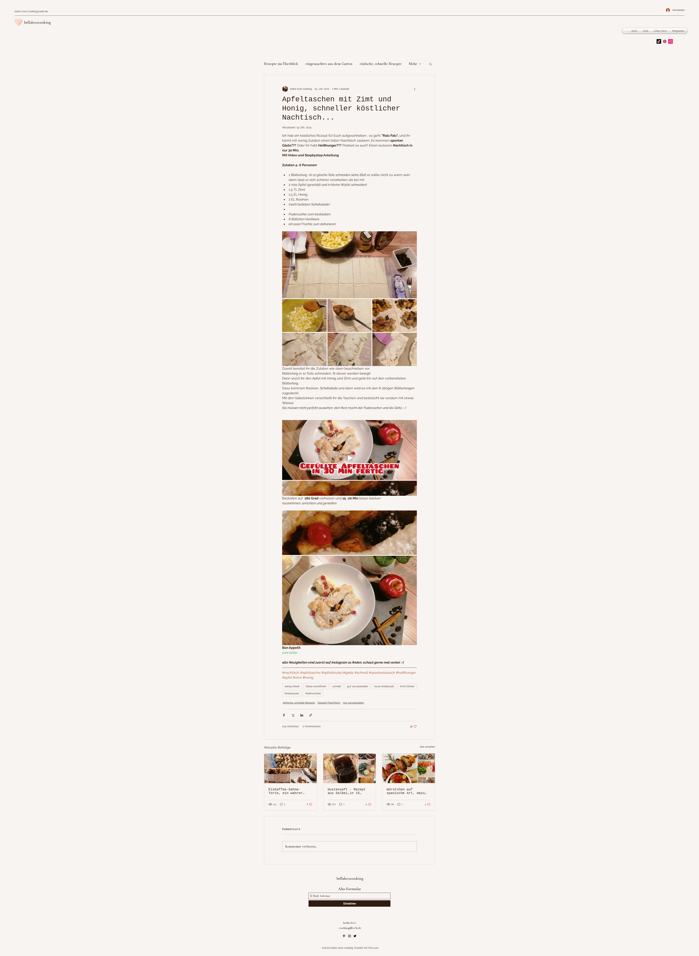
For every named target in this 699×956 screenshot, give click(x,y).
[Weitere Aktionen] (414, 89)
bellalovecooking (37, 22)
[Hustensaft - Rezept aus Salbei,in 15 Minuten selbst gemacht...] (349, 768)
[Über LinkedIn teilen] (301, 715)
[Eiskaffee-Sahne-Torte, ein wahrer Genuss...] (290, 768)
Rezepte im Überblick (281, 63)
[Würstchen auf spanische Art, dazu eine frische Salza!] (408, 768)
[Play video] (349, 458)
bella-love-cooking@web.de (31, 11)
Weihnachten (313, 693)
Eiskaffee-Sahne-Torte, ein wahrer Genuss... (285, 791)
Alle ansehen (427, 746)
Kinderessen (292, 693)
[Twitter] (355, 936)
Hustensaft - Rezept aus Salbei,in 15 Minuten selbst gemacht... (347, 791)
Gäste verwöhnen (316, 686)
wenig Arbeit (292, 686)
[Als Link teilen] (310, 715)
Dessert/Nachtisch (329, 702)
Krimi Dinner (407, 686)
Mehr (413, 63)
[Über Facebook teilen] (284, 715)
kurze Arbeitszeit (384, 686)
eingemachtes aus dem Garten (328, 63)
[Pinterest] (664, 41)
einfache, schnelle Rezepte (381, 63)
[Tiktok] (659, 41)
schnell (336, 686)
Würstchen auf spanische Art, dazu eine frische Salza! (406, 791)
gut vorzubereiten (357, 686)
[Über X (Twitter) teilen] (293, 715)
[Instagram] (670, 41)
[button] (430, 63)
